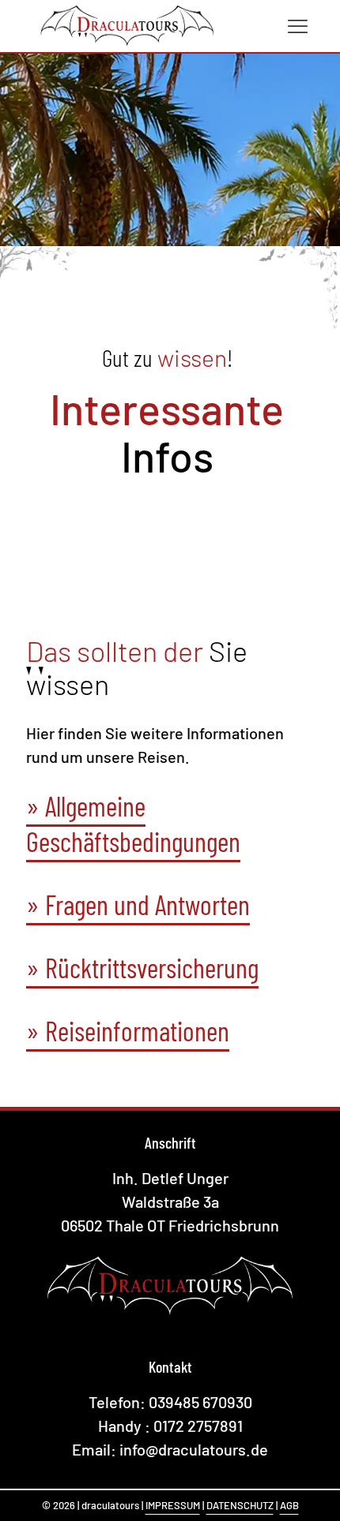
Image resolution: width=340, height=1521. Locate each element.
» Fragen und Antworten (138, 904)
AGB (289, 1505)
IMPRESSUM (172, 1505)
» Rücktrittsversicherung (142, 967)
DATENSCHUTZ (240, 1505)
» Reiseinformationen (127, 1030)
